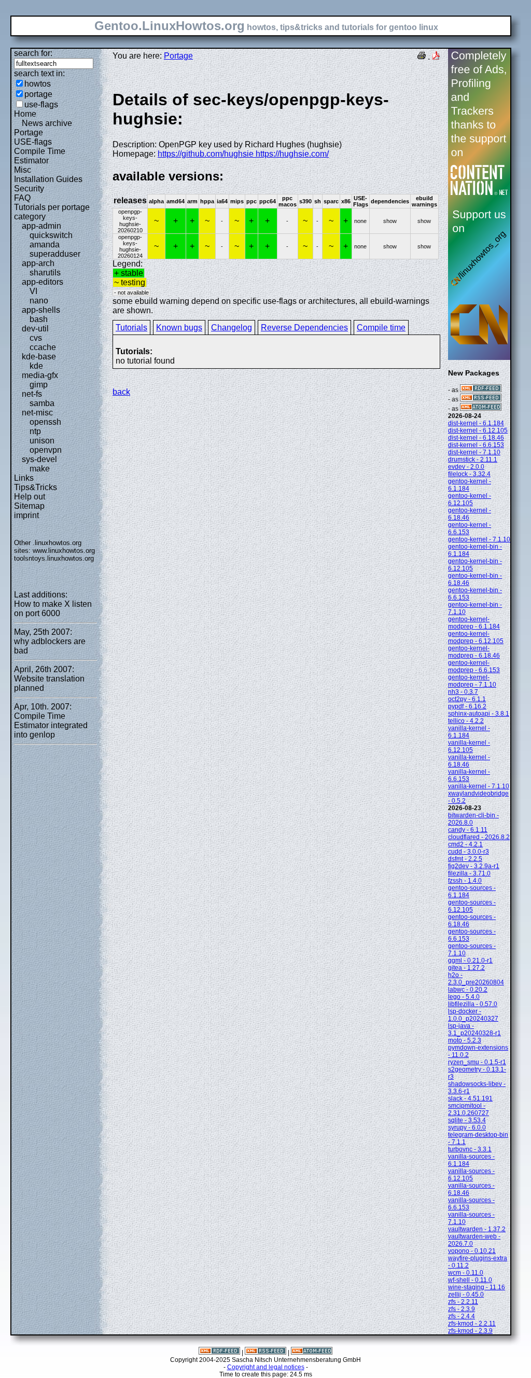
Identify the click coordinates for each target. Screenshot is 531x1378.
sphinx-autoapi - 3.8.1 (478, 713)
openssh (45, 421)
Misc (22, 169)
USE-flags (33, 141)
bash (39, 319)
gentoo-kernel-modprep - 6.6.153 (474, 666)
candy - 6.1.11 (467, 829)
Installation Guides (48, 179)
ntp (35, 431)
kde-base (39, 356)
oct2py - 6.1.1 (467, 699)
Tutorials (131, 327)
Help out (29, 496)
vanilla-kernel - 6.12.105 (469, 746)
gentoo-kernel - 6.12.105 (469, 499)
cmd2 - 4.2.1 (465, 844)
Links (24, 478)
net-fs (32, 393)
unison (42, 440)
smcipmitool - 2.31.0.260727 (468, 1109)
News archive (47, 123)
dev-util (35, 328)
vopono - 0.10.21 (472, 1251)
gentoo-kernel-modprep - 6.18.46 (474, 652)
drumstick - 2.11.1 (472, 459)
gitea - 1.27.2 (466, 967)
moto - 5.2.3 (464, 1040)
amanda (45, 244)
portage (38, 94)
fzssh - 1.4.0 (465, 880)
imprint (26, 515)
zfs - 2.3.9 (461, 1309)
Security (29, 188)
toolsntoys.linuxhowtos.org (54, 558)
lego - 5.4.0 (464, 996)
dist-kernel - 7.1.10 (474, 452)
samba (42, 403)
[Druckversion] (421, 56)
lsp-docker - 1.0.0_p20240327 (473, 1015)
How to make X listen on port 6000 (53, 609)
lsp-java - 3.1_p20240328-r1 (474, 1029)
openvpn (46, 450)
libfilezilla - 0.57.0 (472, 1004)
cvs (36, 337)
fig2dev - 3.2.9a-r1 (473, 866)
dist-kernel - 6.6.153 (476, 445)
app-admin (41, 225)
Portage (28, 132)
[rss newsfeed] (480, 399)
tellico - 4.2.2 (466, 721)
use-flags (41, 104)
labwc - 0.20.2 (467, 989)
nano (39, 300)
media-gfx (40, 375)
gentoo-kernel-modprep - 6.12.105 (476, 637)
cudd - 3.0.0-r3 (468, 851)
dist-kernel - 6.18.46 (476, 437)
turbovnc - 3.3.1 (470, 1149)
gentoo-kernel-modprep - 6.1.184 (474, 623)
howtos (37, 83)
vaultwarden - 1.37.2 (477, 1229)
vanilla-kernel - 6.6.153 (469, 775)
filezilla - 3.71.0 (469, 873)
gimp (39, 384)
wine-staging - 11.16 (476, 1287)
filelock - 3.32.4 (469, 474)
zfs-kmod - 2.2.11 (472, 1323)
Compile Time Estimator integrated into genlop (51, 725)
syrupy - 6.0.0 (467, 1127)
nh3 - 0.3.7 (463, 691)
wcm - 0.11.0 (465, 1272)
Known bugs (179, 327)
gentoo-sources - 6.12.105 (472, 906)
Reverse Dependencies (304, 327)
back (121, 391)
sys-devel (39, 459)
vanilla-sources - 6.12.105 (471, 1174)
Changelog (231, 327)
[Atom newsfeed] (480, 408)
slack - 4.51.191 (470, 1098)
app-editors (42, 281)
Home (25, 113)
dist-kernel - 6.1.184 (476, 423)
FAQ (22, 197)
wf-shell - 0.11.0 (470, 1280)
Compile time (381, 327)
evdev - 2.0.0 (466, 466)
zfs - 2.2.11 (463, 1301)
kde (36, 365)
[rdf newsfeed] (480, 390)
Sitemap (29, 506)
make (40, 468)
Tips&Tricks (35, 487)
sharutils (45, 272)
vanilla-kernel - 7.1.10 (478, 786)
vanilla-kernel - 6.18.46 (469, 761)
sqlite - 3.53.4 (467, 1120)
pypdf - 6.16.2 (467, 706)
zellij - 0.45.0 (466, 1294)
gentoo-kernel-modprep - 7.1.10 (472, 681)
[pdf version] (436, 56)
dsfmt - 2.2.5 (465, 858)
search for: (33, 53)
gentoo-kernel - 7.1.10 (479, 539)
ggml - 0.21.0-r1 (470, 960)
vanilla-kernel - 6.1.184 (469, 732)
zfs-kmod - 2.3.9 (470, 1330)
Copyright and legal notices (265, 1367)
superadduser (55, 253)
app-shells (41, 309)
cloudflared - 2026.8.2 (479, 837)
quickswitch (51, 235)
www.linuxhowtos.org (64, 550)
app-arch (38, 263)
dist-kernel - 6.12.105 (478, 430)
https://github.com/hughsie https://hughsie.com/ (243, 153)
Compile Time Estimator (39, 156)
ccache (43, 347)
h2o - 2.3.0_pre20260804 (476, 978)
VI (33, 291)
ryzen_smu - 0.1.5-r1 (477, 1062)
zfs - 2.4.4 (461, 1316)
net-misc (37, 412)
